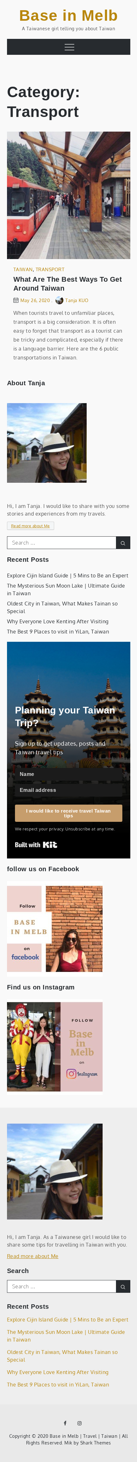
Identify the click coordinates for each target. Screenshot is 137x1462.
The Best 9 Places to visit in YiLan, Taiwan (58, 631)
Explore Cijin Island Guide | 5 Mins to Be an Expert (68, 575)
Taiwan (23, 269)
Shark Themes (95, 1442)
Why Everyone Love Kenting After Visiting (58, 621)
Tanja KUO (77, 300)
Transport (50, 269)
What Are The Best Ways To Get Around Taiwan (67, 284)
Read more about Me (30, 526)
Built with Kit (36, 844)
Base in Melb (68, 15)
